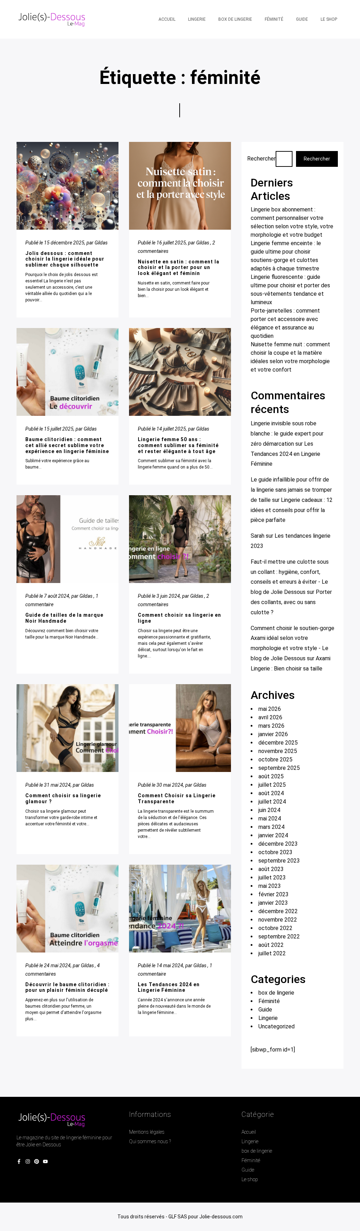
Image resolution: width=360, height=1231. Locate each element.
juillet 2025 (272, 784)
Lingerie (268, 1018)
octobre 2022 (275, 928)
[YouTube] (45, 1162)
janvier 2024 (273, 835)
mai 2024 (269, 818)
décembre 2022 (278, 911)
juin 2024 (269, 810)
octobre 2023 (275, 852)
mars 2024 (271, 827)
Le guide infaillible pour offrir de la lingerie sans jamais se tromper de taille (291, 489)
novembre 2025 (277, 751)
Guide (265, 1009)
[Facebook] (19, 1162)
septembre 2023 (279, 860)
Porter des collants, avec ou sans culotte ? (291, 602)
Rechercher (261, 158)
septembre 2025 (279, 768)
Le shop (250, 1179)
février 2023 (273, 894)
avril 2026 (270, 717)
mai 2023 (269, 886)
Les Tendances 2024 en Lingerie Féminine (285, 453)
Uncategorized (276, 1026)
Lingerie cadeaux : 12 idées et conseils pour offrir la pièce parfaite (292, 510)
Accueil (249, 1132)
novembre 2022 (277, 919)
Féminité (269, 1001)
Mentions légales (147, 1132)
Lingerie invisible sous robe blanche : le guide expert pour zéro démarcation (287, 433)
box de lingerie (276, 992)
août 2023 (271, 869)
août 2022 (271, 945)
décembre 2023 (278, 843)
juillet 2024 (272, 801)
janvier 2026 (273, 734)
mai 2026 (269, 709)
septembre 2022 (279, 936)
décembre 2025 (278, 742)
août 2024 (271, 793)
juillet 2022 (272, 953)
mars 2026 (271, 725)
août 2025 (271, 776)
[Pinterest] (36, 1162)
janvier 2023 (273, 902)
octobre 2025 (275, 759)
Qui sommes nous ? (150, 1141)
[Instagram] (27, 1162)
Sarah (257, 535)
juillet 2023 (272, 877)
